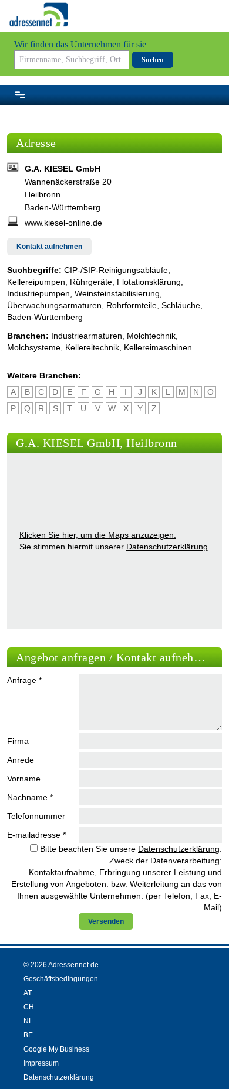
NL (28, 1021)
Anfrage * (24, 680)
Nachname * (30, 797)
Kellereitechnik (92, 347)
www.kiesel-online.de (63, 222)
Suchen (153, 60)
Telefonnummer (36, 816)
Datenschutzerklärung (167, 546)
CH (28, 1007)
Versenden (106, 921)
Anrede (20, 759)
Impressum (41, 1063)
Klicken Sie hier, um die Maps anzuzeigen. (97, 535)
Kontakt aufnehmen (49, 247)
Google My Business (56, 1049)
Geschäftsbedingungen (60, 979)
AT (27, 993)
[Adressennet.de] (38, 14)
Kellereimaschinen (158, 347)
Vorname (24, 778)
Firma (18, 741)
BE (28, 1035)
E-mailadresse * (36, 834)
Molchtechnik (151, 335)
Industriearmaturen (86, 335)
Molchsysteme (33, 347)
